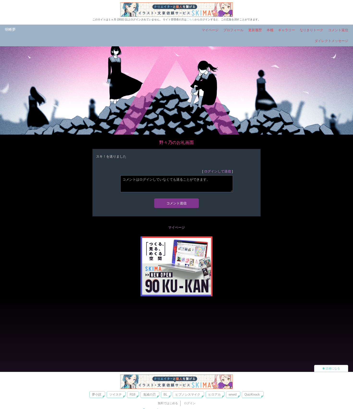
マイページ (210, 30)
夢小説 (96, 394)
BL (165, 394)
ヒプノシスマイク (187, 394)
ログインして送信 (217, 171)
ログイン (189, 403)
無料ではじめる (168, 403)
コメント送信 (176, 203)
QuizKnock (252, 394)
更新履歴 (255, 30)
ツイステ (115, 394)
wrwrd (233, 394)
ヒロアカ (214, 394)
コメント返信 (338, 30)
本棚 (270, 30)
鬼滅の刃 (149, 394)
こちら (191, 19)
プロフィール (233, 30)
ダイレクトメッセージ (331, 41)
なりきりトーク (311, 30)
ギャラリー (286, 30)
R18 (132, 394)
